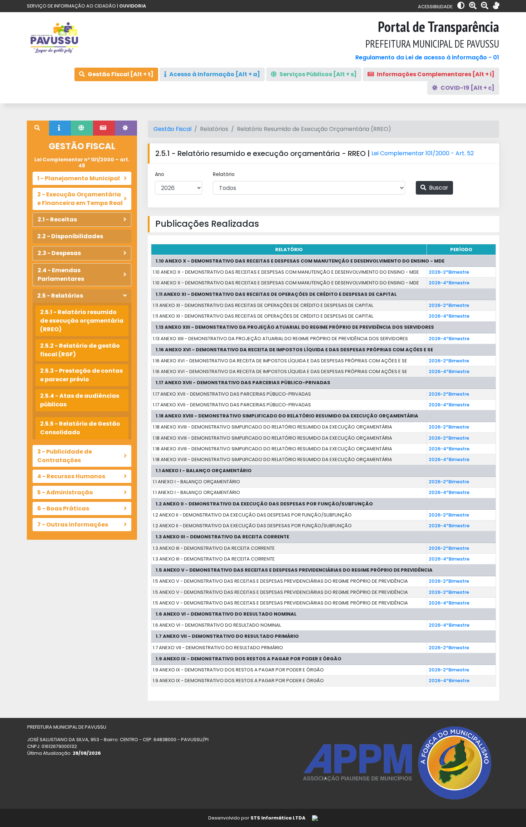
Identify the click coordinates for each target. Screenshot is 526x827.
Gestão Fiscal (172, 129)
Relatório (224, 174)
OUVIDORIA (132, 6)
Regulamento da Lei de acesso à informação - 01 (427, 57)
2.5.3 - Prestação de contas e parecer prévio (81, 375)
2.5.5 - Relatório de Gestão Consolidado (80, 428)
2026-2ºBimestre (449, 272)
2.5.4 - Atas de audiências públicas (79, 400)
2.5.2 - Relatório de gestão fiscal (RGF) (80, 350)
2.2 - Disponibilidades (70, 236)
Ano (159, 174)
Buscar (438, 187)
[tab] (38, 128)
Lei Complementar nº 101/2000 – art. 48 (82, 162)
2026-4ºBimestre (449, 282)
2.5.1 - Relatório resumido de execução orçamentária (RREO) (81, 320)
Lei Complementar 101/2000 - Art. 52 (422, 153)
